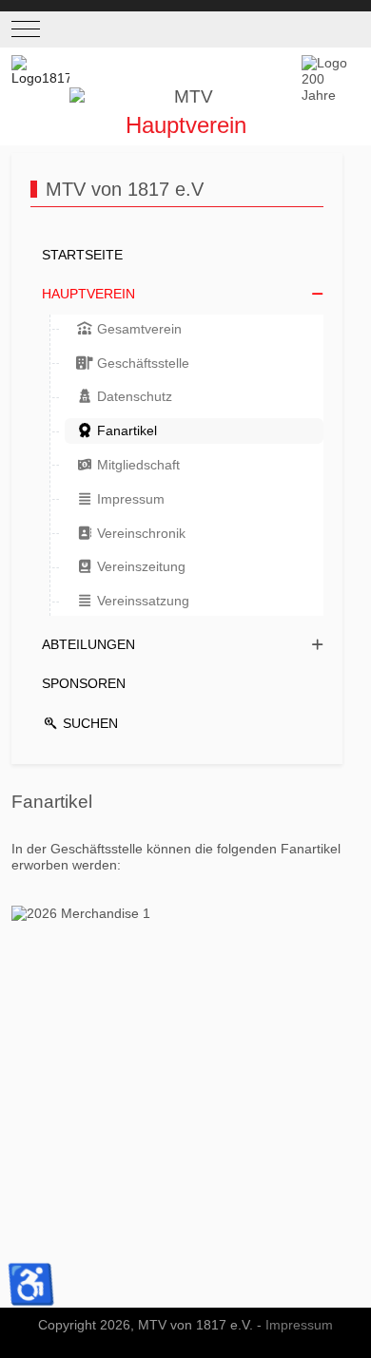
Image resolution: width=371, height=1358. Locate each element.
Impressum (299, 1324)
